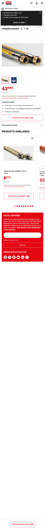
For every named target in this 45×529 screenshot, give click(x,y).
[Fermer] (40, 13)
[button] (15, 206)
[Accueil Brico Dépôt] (8, 3)
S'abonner (22, 245)
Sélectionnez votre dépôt (20, 118)
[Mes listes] (31, 3)
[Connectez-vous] (36, 3)
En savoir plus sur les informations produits (22, 125)
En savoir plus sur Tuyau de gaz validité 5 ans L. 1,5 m (18, 168)
